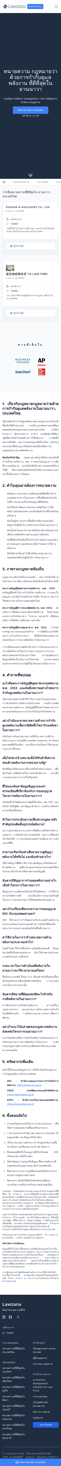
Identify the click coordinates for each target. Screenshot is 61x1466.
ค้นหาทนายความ (21, 182)
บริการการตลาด (41, 1412)
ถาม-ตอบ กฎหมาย (42, 1364)
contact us (20, 1278)
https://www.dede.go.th (20, 1095)
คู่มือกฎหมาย (40, 1358)
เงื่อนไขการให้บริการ (48, 1457)
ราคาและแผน (40, 1396)
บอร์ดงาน (38, 1418)
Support (30, 1457)
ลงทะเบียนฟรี (46, 1425)
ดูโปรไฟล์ (19, 246)
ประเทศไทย (42, 182)
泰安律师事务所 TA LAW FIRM (26, 274)
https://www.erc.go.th (29, 1085)
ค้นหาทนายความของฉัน (30, 110)
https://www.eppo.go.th (20, 1104)
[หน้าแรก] (3, 182)
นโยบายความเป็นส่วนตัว (38, 1453)
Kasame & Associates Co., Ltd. (28, 207)
